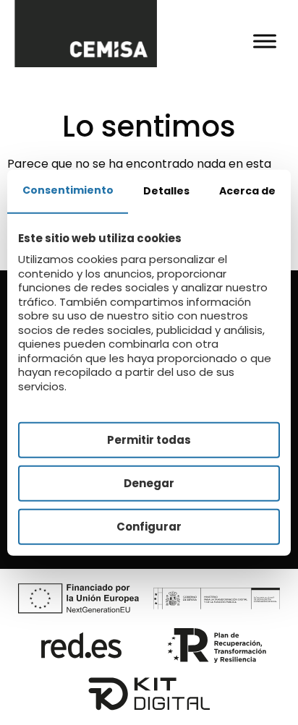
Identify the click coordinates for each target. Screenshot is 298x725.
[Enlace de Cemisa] (85, 33)
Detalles (166, 191)
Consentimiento (68, 190)
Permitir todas (149, 439)
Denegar (149, 483)
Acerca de (247, 191)
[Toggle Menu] (264, 41)
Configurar (149, 526)
